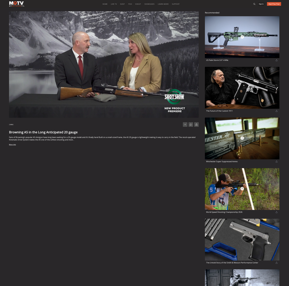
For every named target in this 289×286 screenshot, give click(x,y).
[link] (16, 4)
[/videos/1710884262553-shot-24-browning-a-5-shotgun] (16, 6)
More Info (12, 144)
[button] (254, 4)
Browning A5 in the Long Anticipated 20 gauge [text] (43, 132)
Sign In (261, 4)
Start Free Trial (274, 4)
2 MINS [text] (11, 125)
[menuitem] (105, 4)
